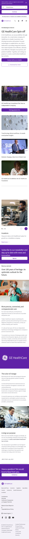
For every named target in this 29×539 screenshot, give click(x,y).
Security (17, 535)
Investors (12, 488)
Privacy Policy (18, 526)
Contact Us (9, 490)
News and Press (5, 488)
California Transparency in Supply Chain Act (7, 501)
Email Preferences (17, 490)
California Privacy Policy (19, 528)
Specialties (24, 488)
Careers (3, 490)
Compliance (4, 496)
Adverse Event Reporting (7, 506)
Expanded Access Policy (8, 509)
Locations (3, 492)
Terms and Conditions (18, 532)
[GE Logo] (6, 21)
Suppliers (18, 488)
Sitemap (3, 498)
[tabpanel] (14, 222)
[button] (15, 21)
